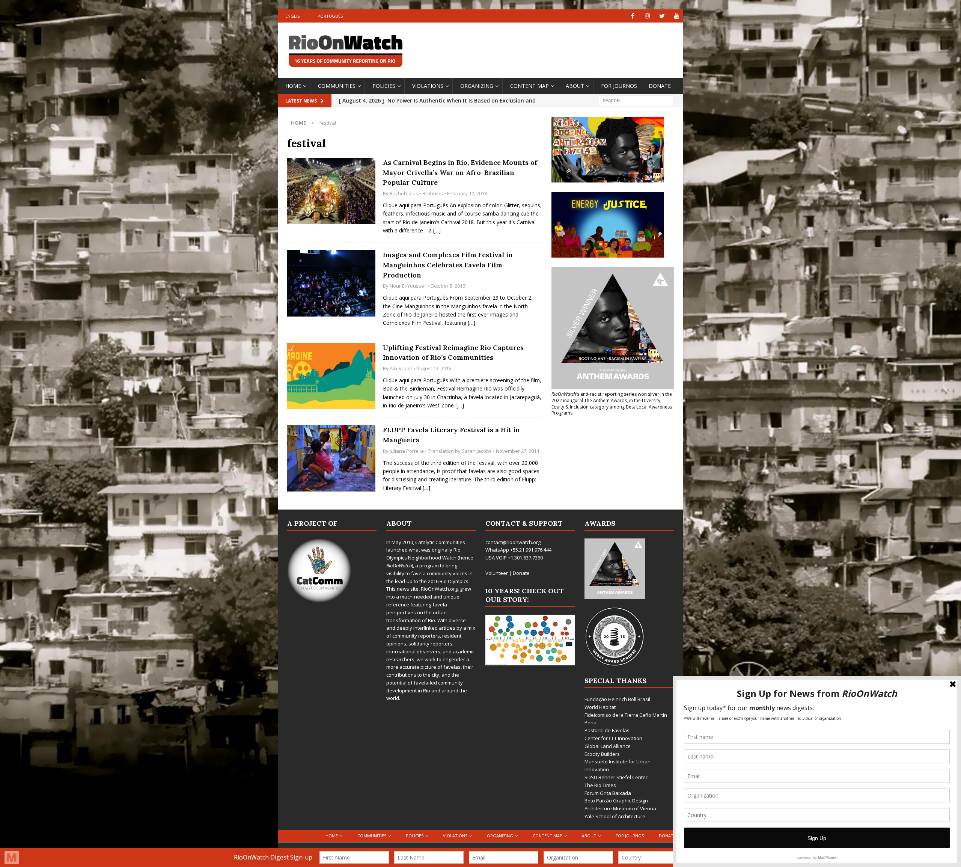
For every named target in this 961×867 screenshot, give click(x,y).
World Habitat (600, 707)
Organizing (476, 85)
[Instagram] (647, 16)
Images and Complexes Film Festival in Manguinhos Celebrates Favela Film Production (448, 264)
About (575, 85)
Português (330, 16)
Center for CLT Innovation (613, 738)
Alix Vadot (401, 368)
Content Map (529, 85)
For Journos (619, 85)
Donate (660, 85)
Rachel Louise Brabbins (416, 193)
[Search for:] (636, 100)
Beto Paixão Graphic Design (616, 800)
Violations (427, 85)
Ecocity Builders (602, 754)
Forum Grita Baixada (607, 793)
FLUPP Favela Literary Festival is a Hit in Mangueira (451, 434)
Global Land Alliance (607, 746)
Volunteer (496, 573)
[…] (437, 230)
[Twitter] (662, 16)
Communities (336, 85)
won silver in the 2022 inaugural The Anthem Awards (611, 397)
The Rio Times (600, 785)
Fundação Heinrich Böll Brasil (617, 699)
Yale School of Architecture (614, 816)
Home (293, 85)
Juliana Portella (407, 451)
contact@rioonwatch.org (513, 542)
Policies (383, 85)
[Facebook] (632, 16)
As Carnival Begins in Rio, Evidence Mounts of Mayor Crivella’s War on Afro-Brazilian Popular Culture (460, 172)
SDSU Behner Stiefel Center (616, 777)
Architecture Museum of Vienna (620, 808)
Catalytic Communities (440, 542)
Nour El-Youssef (408, 285)
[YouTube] (676, 16)
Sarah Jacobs (477, 451)
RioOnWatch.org (439, 588)
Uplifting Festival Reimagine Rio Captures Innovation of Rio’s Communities (453, 352)
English (294, 16)
